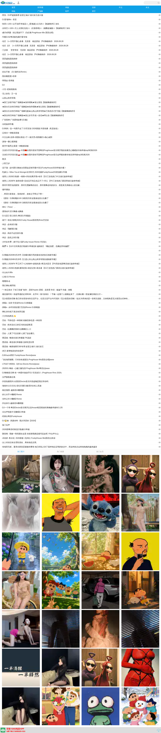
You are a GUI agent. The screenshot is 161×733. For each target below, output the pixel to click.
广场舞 (40, 11)
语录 (94, 7)
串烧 (67, 7)
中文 (120, 7)
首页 (13, 7)
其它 (94, 11)
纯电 (13, 11)
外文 (147, 7)
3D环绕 (40, 7)
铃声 (67, 11)
